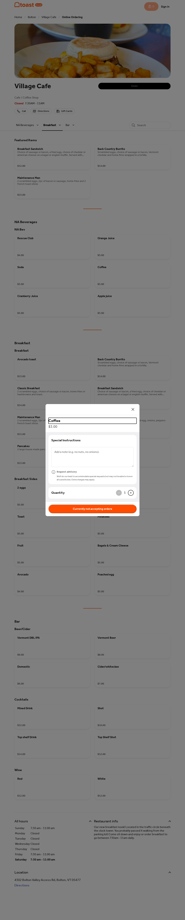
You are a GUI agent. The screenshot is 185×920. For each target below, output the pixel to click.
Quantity (58, 493)
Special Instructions (66, 440)
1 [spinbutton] (125, 493)
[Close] (133, 409)
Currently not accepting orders (92, 509)
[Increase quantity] (131, 493)
